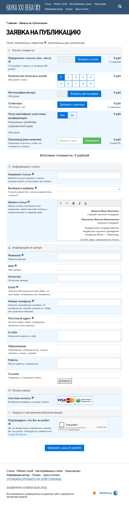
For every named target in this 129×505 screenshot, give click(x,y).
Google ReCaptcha (17, 434)
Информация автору (54, 9)
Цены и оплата (81, 9)
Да (72, 115)
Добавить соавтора (72, 104)
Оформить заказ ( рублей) (64, 447)
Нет (62, 115)
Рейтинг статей (60, 4)
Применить (92, 140)
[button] (60, 203)
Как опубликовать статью (81, 4)
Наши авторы (100, 4)
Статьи (48, 4)
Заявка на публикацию (33, 23)
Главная (12, 23)
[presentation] (60, 203)
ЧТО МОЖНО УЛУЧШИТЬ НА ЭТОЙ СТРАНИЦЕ (34, 479)
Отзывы (69, 9)
